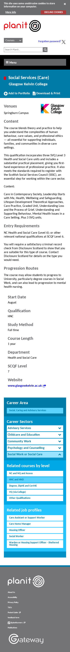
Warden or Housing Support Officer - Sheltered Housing (34, 543)
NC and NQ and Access (21, 473)
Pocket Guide (13, 613)
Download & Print (47, 95)
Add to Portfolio (18, 95)
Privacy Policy (13, 602)
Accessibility (12, 597)
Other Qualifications (19, 498)
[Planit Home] (22, 34)
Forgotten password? (49, 41)
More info (10, 12)
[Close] (65, 4)
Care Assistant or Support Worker (27, 518)
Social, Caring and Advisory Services (27, 410)
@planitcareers (16, 623)
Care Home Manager (20, 524)
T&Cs (10, 607)
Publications (12, 628)
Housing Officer (17, 530)
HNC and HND (16, 479)
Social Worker (16, 536)
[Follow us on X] (63, 42)
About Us (11, 592)
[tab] (35, 428)
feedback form (13, 618)
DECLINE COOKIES (53, 12)
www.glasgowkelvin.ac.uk (25, 385)
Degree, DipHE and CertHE (23, 486)
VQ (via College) (17, 492)
